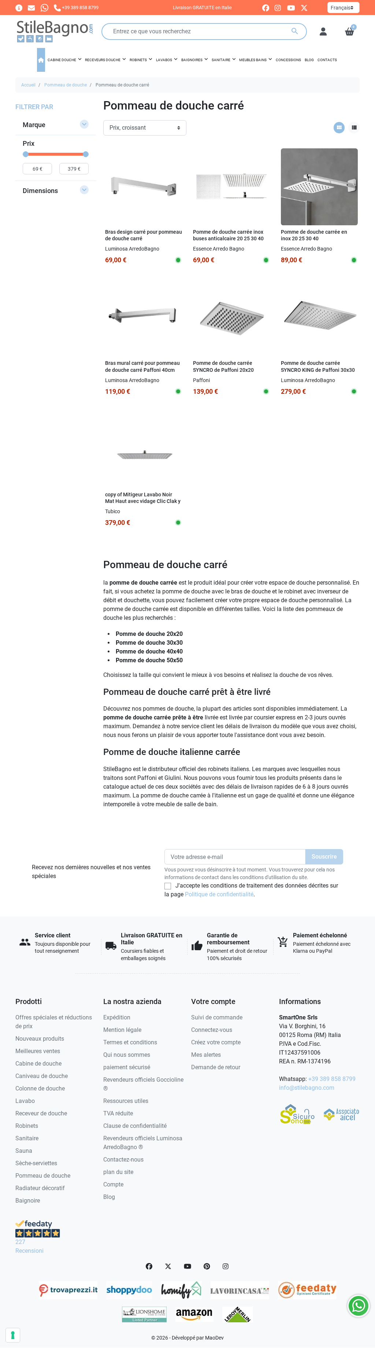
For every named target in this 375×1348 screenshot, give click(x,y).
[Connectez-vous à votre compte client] (323, 31)
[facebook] (265, 8)
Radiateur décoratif (40, 1188)
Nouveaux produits (39, 1038)
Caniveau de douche (41, 1076)
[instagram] (278, 8)
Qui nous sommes (126, 1054)
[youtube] (291, 8)
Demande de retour (215, 1067)
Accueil (28, 85)
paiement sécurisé (126, 1067)
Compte (113, 1184)
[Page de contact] (18, 7)
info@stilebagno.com (306, 1087)
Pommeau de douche (65, 85)
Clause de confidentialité (135, 1125)
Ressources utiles (125, 1100)
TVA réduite (118, 1113)
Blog (109, 1196)
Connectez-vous (211, 1029)
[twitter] (304, 8)
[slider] (26, 154)
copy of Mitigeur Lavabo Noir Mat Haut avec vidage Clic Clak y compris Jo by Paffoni (143, 501)
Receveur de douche (41, 1113)
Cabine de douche (38, 1063)
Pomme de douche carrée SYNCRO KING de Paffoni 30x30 (318, 366)
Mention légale (122, 1029)
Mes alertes (206, 1054)
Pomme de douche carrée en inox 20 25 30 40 (314, 235)
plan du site (118, 1172)
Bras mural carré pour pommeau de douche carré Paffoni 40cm (142, 366)
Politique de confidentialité (219, 894)
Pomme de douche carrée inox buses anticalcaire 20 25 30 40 (228, 235)
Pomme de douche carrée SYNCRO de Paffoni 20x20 (223, 366)
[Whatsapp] (44, 7)
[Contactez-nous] (31, 7)
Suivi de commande (216, 1017)
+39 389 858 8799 (332, 1078)
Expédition (116, 1017)
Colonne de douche (40, 1088)
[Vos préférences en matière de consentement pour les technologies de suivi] (13, 1335)
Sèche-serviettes (36, 1163)
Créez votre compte (216, 1042)
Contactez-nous (123, 1159)
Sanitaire (26, 1138)
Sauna (23, 1150)
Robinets (26, 1125)
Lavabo (25, 1100)
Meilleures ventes (37, 1051)
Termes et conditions (130, 1042)
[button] (349, 31)
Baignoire (27, 1200)
